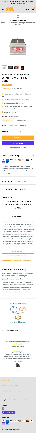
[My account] (29, 9)
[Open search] (26, 9)
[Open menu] (2, 9)
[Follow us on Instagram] (3, 408)
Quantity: (5, 131)
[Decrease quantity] (11, 131)
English (5, 400)
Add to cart (18, 138)
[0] (33, 9)
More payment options (18, 148)
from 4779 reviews (18, 346)
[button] (18, 216)
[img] (18, 344)
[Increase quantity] (20, 131)
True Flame (5, 88)
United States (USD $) (19, 400)
